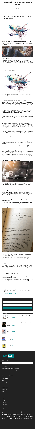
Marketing (15, 293)
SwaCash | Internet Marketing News (17, 3)
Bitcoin (18, 411)
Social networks (18, 418)
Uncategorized (4, 404)
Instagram (14, 414)
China (23, 411)
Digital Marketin (4, 385)
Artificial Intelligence (14, 411)
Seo (2, 398)
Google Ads (3, 393)
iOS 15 (20, 414)
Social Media (3, 400)
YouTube (3, 419)
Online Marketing (14, 416)
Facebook (3, 414)
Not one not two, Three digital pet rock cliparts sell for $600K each (19, 315)
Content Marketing (4, 382)
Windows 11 (31, 418)
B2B (16, 411)
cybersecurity (23, 413)
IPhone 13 (27, 414)
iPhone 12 (24, 414)
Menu (18, 8)
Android (5, 411)
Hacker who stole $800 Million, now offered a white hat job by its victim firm (12, 370)
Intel (15, 414)
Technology (3, 402)
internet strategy (18, 414)
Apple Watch (10, 411)
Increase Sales (11, 414)
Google (3, 391)
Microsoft (8, 416)
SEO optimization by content (7, 418)
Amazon (3, 411)
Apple (7, 411)
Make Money (30, 414)
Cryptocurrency (13, 413)
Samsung (17, 416)
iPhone (22, 414)
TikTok (27, 418)
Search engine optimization (27, 416)
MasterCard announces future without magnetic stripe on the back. (19, 329)
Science (20, 416)
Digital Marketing (7, 293)
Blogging (3, 380)
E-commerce (11, 293)
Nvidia (11, 416)
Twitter (28, 418)
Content (25, 411)
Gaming (6, 414)
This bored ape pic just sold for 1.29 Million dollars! (16, 344)
